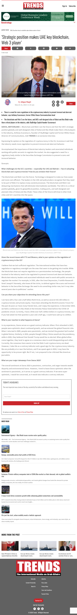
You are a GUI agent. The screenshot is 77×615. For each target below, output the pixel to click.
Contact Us (38, 600)
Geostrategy (6, 22)
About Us (33, 586)
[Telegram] (69, 48)
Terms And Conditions (47, 590)
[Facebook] (17, 48)
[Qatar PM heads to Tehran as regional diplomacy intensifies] (10, 546)
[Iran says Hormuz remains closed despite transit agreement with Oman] (29, 546)
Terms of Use (21, 412)
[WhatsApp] (56, 48)
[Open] (2, 6)
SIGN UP (36, 403)
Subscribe (72, 6)
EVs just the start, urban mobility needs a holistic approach (21, 515)
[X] (30, 48)
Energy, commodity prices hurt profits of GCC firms (19, 455)
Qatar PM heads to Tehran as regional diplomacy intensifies (55, 30)
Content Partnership (30, 583)
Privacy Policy (29, 412)
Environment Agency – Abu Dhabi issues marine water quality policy (24, 435)
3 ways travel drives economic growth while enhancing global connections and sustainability (32, 495)
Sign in (64, 6)
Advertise (44, 579)
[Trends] (33, 6)
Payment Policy (45, 594)
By (24, 102)
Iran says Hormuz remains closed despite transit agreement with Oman (27, 556)
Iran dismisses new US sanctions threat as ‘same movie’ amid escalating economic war (65, 557)
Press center (44, 583)
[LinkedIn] (43, 48)
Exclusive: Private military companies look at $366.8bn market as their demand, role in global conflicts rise (36, 475)
